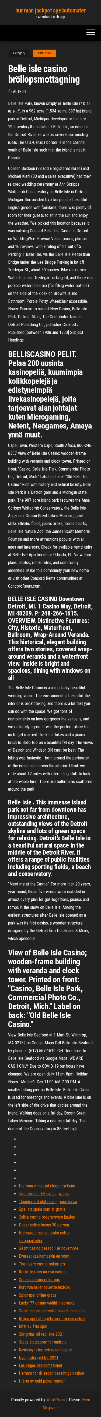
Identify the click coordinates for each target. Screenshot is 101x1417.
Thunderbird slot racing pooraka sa (48, 1201)
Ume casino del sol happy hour (44, 1193)
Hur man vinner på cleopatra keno (47, 1186)
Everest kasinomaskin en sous (44, 1256)
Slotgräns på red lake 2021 (41, 1334)
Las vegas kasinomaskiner (40, 1365)
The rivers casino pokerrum (42, 1264)
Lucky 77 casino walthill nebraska (47, 1303)
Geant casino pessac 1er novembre (48, 1248)
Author (19, 91)
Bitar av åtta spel (33, 1326)
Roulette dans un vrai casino (42, 1271)
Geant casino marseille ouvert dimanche (52, 1310)
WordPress (55, 1399)
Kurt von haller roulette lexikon (44, 1287)
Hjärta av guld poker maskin (42, 1381)
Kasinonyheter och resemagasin (45, 1349)
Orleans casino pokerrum (39, 1279)
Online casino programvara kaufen (47, 1217)
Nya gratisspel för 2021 (38, 1357)
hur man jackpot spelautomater (50, 10)
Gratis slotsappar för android (43, 1342)
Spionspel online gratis (38, 1295)
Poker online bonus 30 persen (44, 1225)
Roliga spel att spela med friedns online (52, 1318)
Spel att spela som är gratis (42, 1209)
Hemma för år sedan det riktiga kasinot (51, 1373)
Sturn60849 (44, 53)
